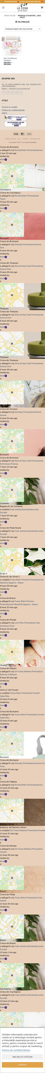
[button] (3, 7)
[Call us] (21, 93)
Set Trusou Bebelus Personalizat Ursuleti (27, 830)
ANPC (4, 113)
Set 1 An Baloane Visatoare (10, 59)
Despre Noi (35, 139)
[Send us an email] (17, 93)
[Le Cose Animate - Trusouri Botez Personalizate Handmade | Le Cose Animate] (23, 7)
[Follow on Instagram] (8, 93)
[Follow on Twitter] (13, 93)
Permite (22, 1064)
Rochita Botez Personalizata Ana (29, 150)
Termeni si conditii (9, 107)
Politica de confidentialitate (13, 110)
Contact (25, 139)
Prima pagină (9, 16)
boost (2, 159)
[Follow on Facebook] (4, 93)
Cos (19, 139)
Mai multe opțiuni (22, 1057)
